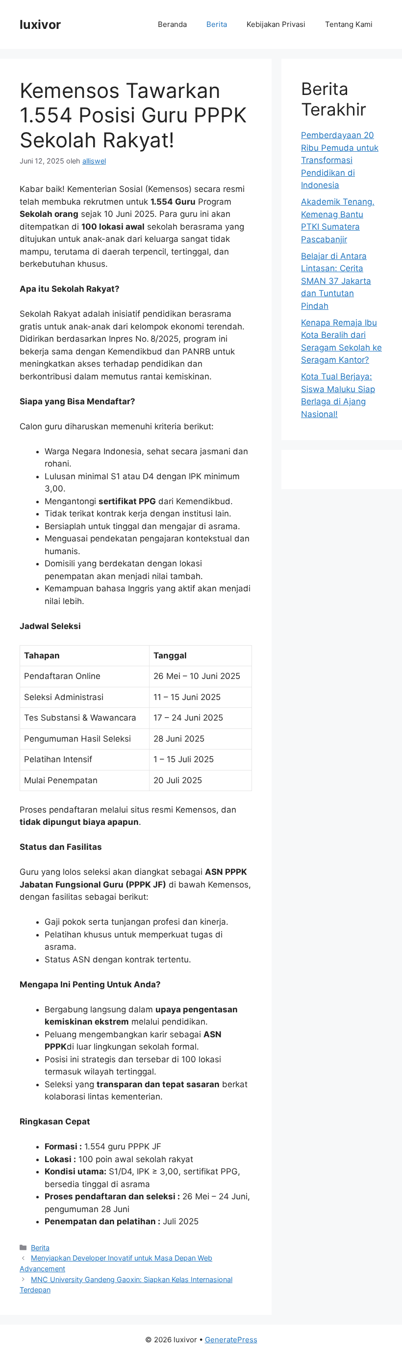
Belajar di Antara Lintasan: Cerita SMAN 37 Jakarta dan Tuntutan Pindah (336, 281)
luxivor (40, 24)
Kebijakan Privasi (276, 24)
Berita (216, 24)
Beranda (172, 24)
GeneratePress (231, 1339)
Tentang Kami (349, 24)
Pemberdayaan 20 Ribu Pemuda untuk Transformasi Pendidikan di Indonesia (339, 160)
